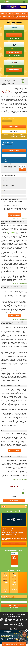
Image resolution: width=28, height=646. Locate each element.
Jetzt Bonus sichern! (14, 500)
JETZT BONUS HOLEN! (14, 543)
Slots (14, 134)
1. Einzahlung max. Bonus (6, 159)
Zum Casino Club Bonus (14, 215)
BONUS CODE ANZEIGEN (14, 126)
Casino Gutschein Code (10, 232)
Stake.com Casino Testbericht (14, 55)
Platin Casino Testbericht (14, 38)
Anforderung (22, 134)
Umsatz (22, 158)
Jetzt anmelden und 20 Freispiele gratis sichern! (14, 644)
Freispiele (6, 134)
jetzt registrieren (14, 35)
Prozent (14, 158)
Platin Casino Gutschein (14, 545)
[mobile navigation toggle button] (24, 2)
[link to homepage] (6, 1)
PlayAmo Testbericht (14, 73)
